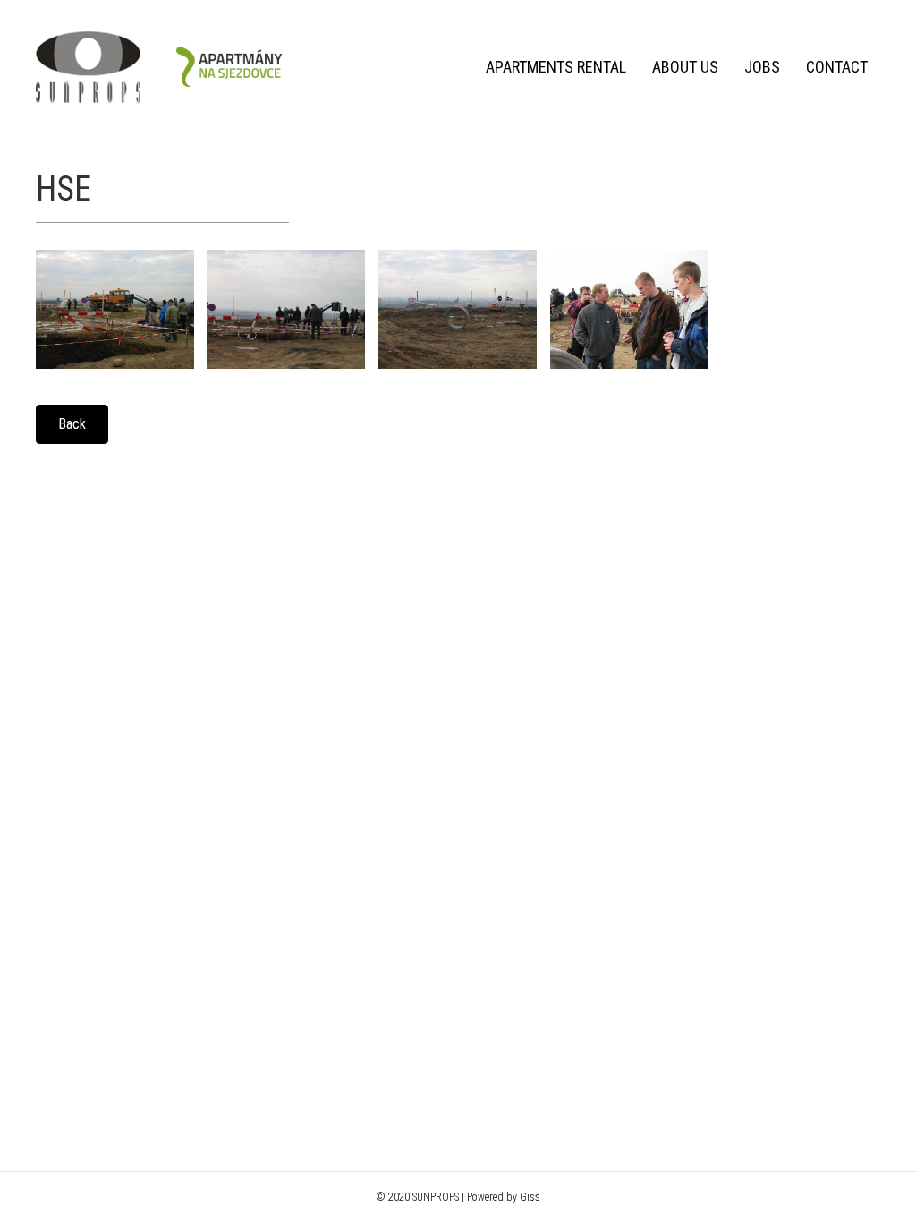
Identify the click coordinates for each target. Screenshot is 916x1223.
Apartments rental (556, 66)
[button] (72, 424)
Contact (837, 66)
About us (685, 66)
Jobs (762, 66)
